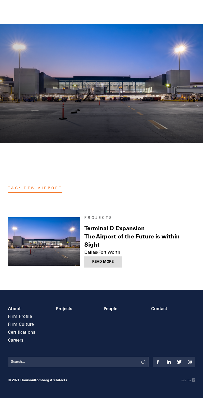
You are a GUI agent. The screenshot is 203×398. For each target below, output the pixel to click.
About (14, 309)
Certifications (21, 333)
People (110, 309)
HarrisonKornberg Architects (43, 380)
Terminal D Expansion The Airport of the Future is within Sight (132, 237)
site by (188, 381)
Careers (15, 340)
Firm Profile (20, 317)
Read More (103, 262)
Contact (159, 309)
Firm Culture (21, 325)
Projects (98, 218)
